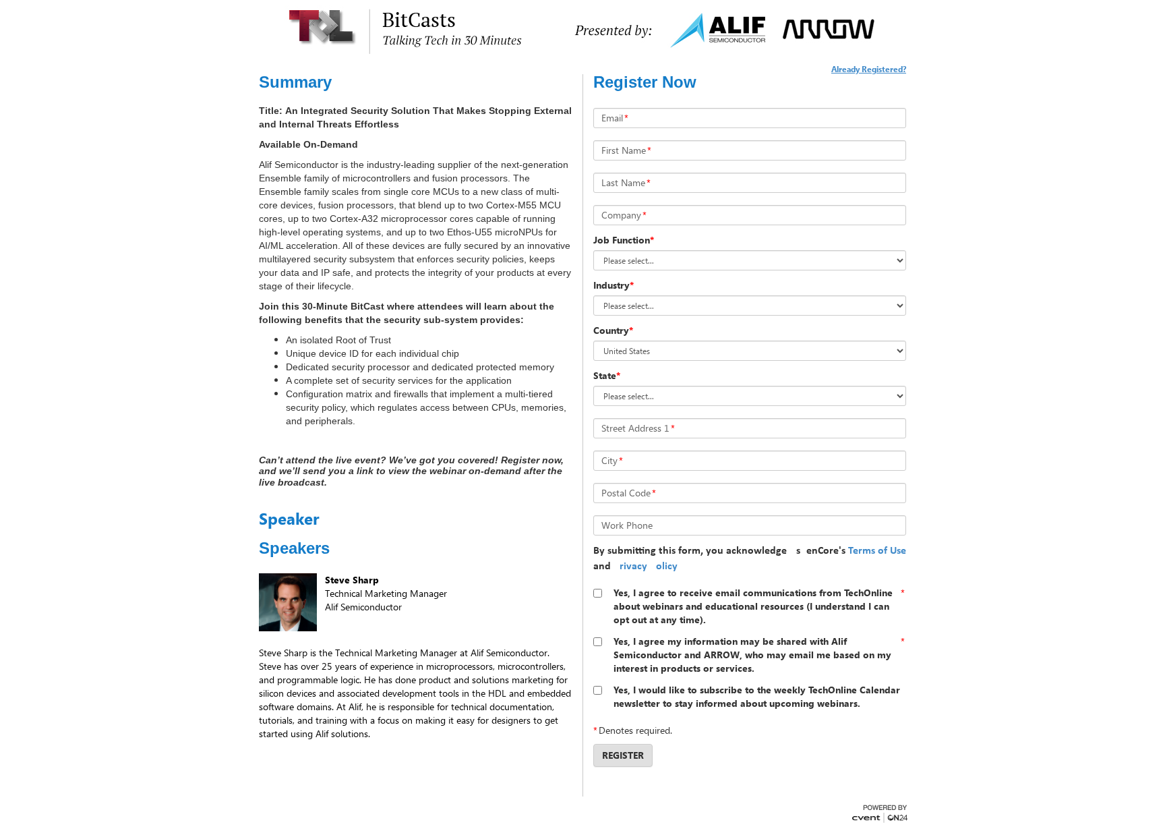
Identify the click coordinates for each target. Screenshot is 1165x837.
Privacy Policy (645, 566)
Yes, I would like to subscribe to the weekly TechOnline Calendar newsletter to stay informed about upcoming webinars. (757, 696)
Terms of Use (877, 551)
